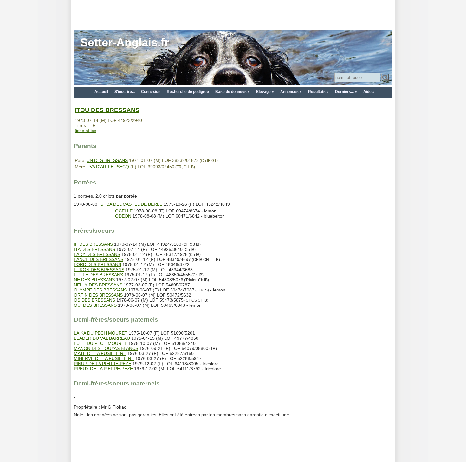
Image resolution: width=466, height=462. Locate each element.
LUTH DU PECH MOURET (100, 343)
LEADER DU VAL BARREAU (102, 338)
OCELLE (124, 210)
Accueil (101, 92)
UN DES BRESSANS (107, 160)
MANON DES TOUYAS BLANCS (106, 348)
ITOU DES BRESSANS (107, 110)
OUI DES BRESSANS (95, 305)
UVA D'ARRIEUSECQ (108, 166)
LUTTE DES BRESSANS (98, 274)
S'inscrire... (124, 92)
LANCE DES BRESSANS (98, 259)
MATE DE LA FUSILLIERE (100, 353)
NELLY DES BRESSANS (98, 284)
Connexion (150, 92)
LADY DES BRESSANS (97, 254)
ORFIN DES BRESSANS (98, 295)
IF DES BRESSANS (93, 244)
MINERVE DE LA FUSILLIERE (104, 358)
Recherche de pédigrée (188, 92)
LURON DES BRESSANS (99, 269)
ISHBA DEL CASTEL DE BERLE (130, 204)
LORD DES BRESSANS (97, 264)
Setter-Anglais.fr (124, 42)
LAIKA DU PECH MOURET (100, 333)
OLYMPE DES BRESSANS (100, 289)
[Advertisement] (233, 14)
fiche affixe (85, 130)
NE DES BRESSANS (94, 279)
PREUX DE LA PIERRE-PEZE (103, 368)
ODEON (123, 215)
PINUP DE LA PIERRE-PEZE (102, 363)
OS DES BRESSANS (94, 300)
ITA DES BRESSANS (94, 249)
